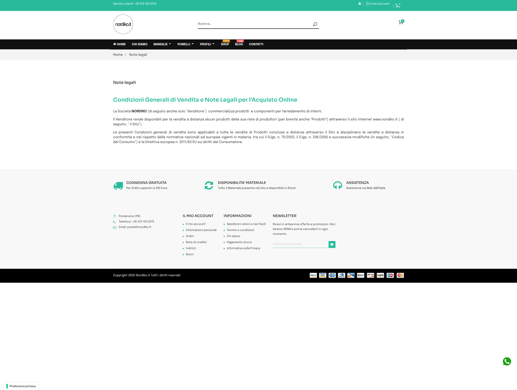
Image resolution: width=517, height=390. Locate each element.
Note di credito (196, 242)
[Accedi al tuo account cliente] (361, 4)
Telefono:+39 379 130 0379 (136, 221)
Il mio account (198, 216)
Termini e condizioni (240, 230)
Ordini (190, 236)
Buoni (189, 254)
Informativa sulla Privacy (243, 248)
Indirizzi (191, 248)
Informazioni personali (201, 230)
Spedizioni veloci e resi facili (246, 224)
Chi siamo (233, 236)
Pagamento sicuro (239, 242)
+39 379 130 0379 (145, 4)
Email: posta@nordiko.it (135, 227)
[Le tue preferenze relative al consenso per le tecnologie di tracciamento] (21, 386)
